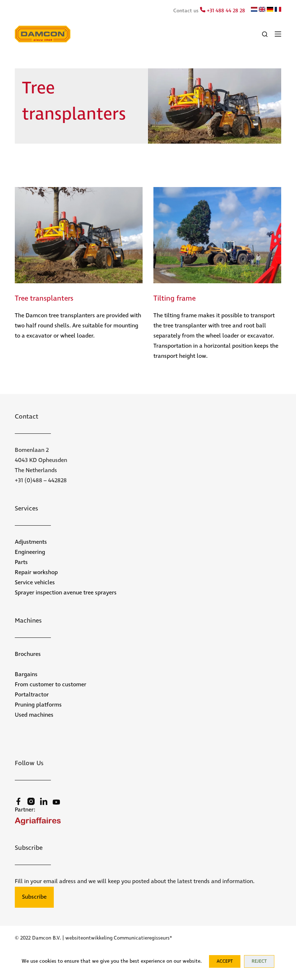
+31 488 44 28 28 (225, 11)
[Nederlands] (254, 10)
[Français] (278, 10)
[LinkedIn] (43, 801)
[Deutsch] (270, 10)
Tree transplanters (44, 299)
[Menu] (278, 34)
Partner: (25, 810)
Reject (259, 961)
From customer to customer (50, 684)
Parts (21, 562)
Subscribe (34, 897)
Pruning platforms (38, 705)
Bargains (26, 674)
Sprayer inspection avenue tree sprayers (66, 593)
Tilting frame (174, 299)
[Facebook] (18, 801)
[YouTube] (56, 802)
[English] (262, 10)
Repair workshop (36, 572)
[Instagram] (31, 801)
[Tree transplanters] (79, 235)
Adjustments (31, 542)
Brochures (28, 654)
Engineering (30, 552)
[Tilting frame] (217, 235)
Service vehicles (35, 582)
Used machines (34, 715)
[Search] (264, 34)
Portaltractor (32, 695)
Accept (225, 961)
